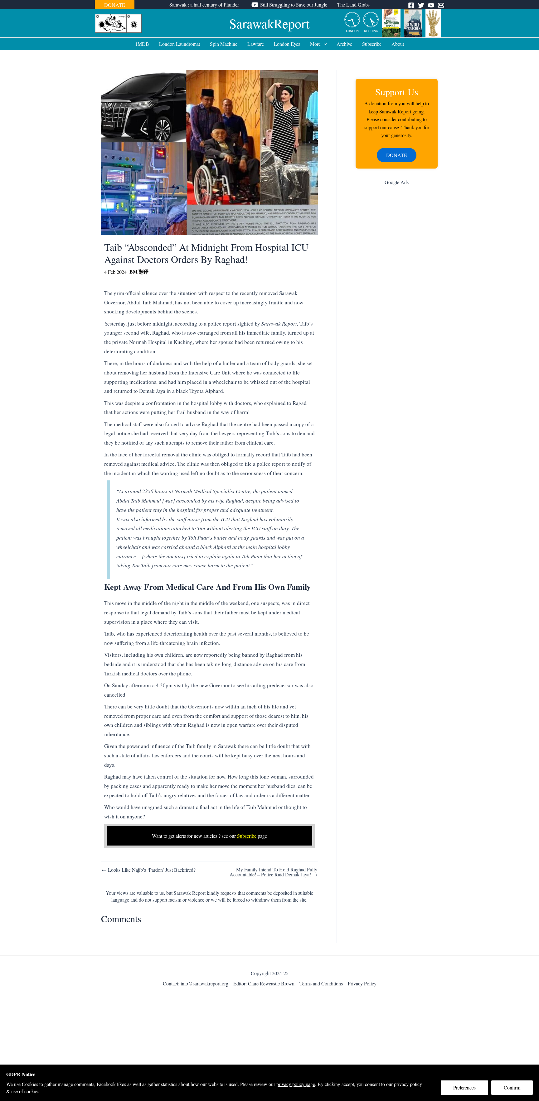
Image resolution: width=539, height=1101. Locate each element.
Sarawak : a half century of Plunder (204, 4)
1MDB (142, 44)
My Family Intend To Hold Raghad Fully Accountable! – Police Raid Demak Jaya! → (273, 872)
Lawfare (255, 44)
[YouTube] (431, 5)
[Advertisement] (397, 289)
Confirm (512, 1087)
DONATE (114, 5)
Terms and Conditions (321, 983)
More (315, 44)
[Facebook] (411, 5)
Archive (344, 44)
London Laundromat (179, 44)
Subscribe (371, 44)
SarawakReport (269, 23)
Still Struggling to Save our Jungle (293, 4)
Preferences (464, 1087)
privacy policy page (295, 1084)
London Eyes (287, 44)
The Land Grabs (353, 4)
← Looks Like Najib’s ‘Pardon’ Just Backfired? (149, 869)
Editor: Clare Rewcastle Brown (263, 983)
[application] (324, 44)
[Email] (441, 5)
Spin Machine (223, 44)
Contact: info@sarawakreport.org (195, 983)
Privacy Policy (362, 983)
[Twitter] (421, 5)
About (397, 44)
